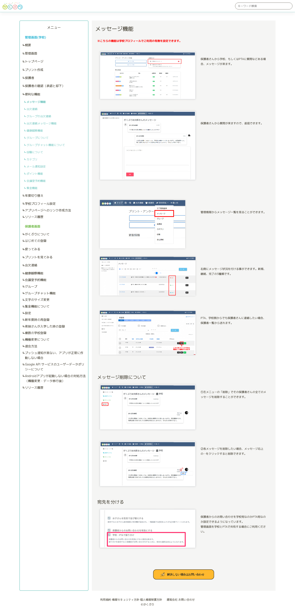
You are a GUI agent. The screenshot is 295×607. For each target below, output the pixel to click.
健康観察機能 (35, 130)
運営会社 (172, 600)
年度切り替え (34, 196)
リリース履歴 (34, 217)
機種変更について (37, 339)
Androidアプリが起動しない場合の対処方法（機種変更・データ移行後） (55, 378)
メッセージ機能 (36, 102)
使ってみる (32, 249)
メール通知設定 (36, 166)
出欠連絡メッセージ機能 (42, 123)
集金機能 (32, 188)
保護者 (29, 78)
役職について (35, 152)
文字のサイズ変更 (37, 300)
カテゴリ (32, 159)
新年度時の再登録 (37, 320)
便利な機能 (32, 94)
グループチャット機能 (40, 293)
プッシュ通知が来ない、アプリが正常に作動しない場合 (54, 355)
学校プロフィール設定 (40, 204)
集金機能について (37, 306)
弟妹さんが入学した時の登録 (45, 326)
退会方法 (31, 346)
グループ (31, 286)
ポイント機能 (35, 174)
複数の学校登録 (35, 333)
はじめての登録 (35, 241)
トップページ (34, 61)
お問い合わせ (186, 600)
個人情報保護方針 (151, 600)
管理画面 (31, 53)
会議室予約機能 (36, 181)
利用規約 (105, 600)
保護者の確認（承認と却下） (45, 86)
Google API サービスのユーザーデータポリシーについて (54, 366)
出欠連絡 (32, 109)
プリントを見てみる (39, 257)
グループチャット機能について (46, 145)
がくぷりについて (37, 234)
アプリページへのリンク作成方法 (48, 210)
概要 (28, 45)
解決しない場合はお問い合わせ (185, 574)
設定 (28, 313)
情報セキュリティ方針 (125, 600)
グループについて (37, 138)
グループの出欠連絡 (39, 116)
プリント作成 (34, 70)
